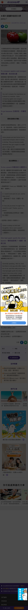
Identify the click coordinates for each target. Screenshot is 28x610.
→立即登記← (14, 323)
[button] (26, 589)
